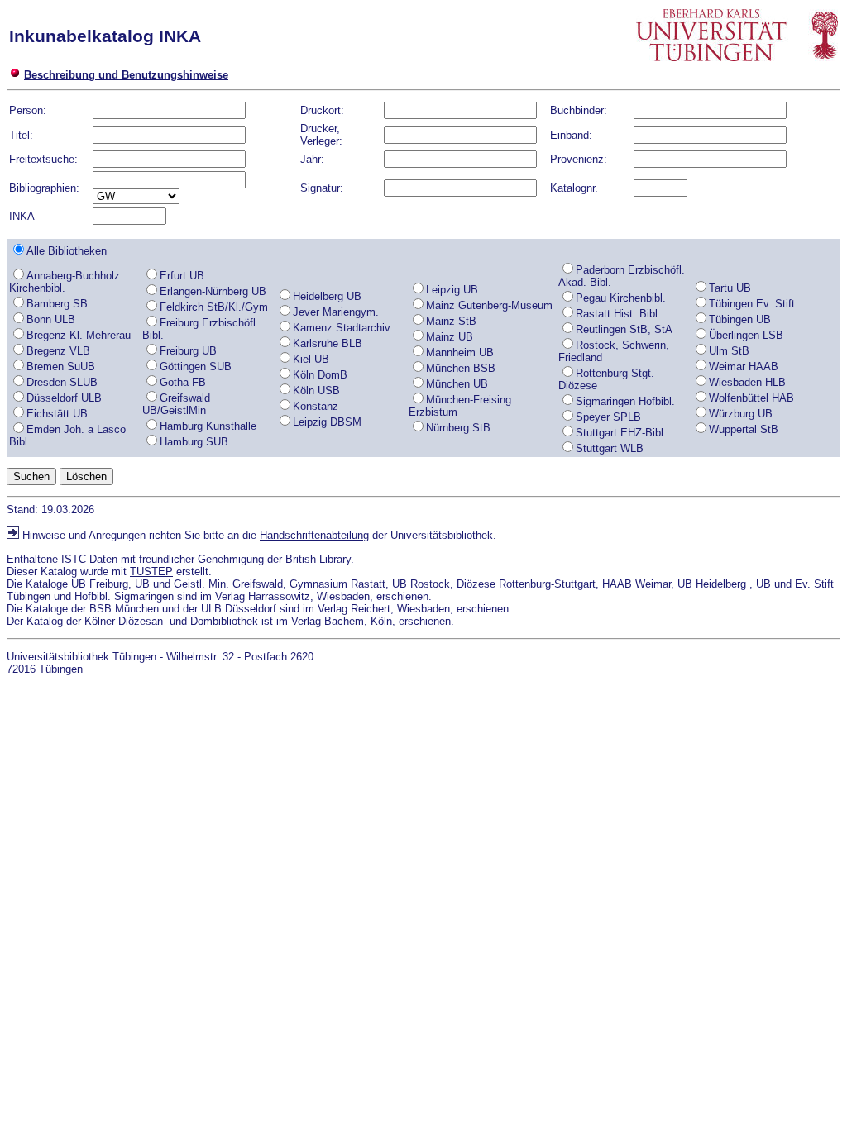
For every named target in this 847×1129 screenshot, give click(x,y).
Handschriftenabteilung (314, 535)
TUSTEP (151, 571)
